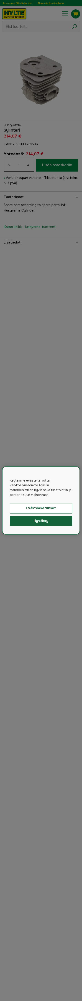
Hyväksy (41, 521)
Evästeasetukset (41, 508)
